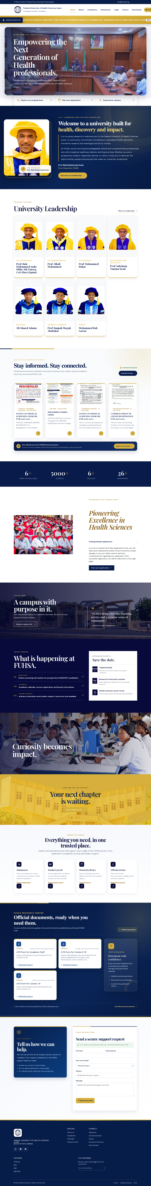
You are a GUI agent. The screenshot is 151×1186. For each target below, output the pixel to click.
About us (70, 1132)
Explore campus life (24, 624)
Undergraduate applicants (100, 541)
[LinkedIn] (20, 1149)
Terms (135, 1183)
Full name (79, 1051)
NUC (15, 1165)
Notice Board (93, 1145)
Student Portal (72, 1142)
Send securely (86, 1100)
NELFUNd (17, 1171)
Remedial (70, 1139)
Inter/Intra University (96, 1142)
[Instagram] (15, 1149)
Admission (92, 1132)
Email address (111, 1051)
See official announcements (125, 1006)
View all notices (127, 373)
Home (72, 10)
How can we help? (82, 1060)
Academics (92, 10)
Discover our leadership (73, 175)
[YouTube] (25, 1149)
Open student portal (55, 883)
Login (116, 10)
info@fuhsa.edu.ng (123, 2)
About (81, 10)
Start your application (100, 568)
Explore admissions (24, 883)
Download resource (26, 965)
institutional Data (95, 1136)
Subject (79, 1071)
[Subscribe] (104, 1168)
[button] (26, 147)
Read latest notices (118, 883)
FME (15, 1168)
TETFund (17, 1162)
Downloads (136, 10)
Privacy (116, 1183)
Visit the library (85, 883)
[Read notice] (38, 433)
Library (125, 10)
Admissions (106, 10)
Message (79, 1081)
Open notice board (123, 446)
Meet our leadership (126, 211)
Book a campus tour (74, 810)
